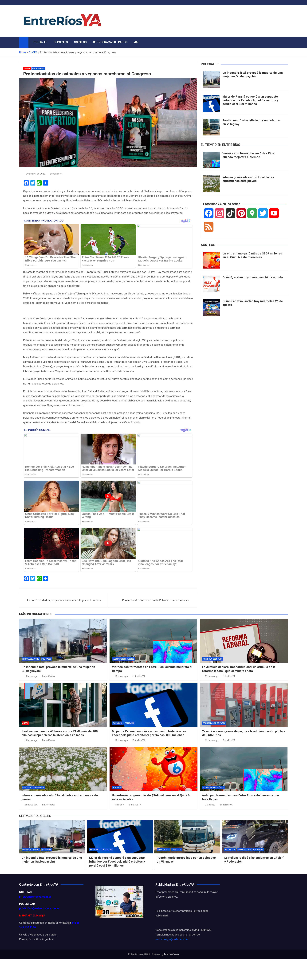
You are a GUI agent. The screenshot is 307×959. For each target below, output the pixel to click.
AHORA (27, 68)
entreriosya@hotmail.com (172, 939)
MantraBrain (171, 954)
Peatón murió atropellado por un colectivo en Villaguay (251, 122)
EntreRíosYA (56, 173)
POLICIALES (40, 42)
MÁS (136, 42)
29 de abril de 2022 (35, 173)
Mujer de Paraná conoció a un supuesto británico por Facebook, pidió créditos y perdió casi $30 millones (250, 100)
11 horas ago (31, 676)
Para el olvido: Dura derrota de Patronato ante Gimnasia (155, 600)
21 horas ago (31, 804)
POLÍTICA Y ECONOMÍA (212, 659)
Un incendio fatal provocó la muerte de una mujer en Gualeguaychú (252, 74)
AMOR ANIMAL (38, 68)
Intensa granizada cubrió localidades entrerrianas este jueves (248, 179)
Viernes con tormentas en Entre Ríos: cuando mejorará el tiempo (248, 155)
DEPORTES (61, 42)
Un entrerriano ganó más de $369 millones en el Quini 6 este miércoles (252, 255)
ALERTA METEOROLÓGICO (123, 659)
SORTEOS (80, 42)
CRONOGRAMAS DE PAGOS (110, 42)
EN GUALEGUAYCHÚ (30, 659)
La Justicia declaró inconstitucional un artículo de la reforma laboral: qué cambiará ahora (239, 669)
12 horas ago (121, 740)
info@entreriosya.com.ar (35, 896)
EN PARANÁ (117, 723)
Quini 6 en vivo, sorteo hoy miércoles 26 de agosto (252, 303)
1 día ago (119, 804)
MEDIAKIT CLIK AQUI (32, 915)
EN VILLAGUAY (163, 850)
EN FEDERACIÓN (244, 850)
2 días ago (210, 804)
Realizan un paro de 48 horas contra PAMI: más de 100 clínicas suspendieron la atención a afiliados (60, 733)
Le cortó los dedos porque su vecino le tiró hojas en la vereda (64, 600)
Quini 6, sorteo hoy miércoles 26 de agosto (252, 277)
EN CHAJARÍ (230, 850)
